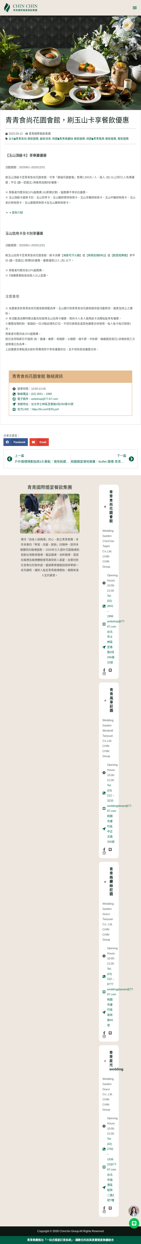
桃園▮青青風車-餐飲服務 (101, 138)
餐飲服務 (123, 138)
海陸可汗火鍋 (71, 255)
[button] (15, 442)
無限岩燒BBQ (96, 255)
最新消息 (45, 138)
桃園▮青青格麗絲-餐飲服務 (68, 138)
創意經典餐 (120, 255)
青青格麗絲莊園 (111, 881)
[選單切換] (135, 8)
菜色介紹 (17, 212)
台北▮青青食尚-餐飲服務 (24, 138)
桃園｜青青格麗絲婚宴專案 (70, 1239)
